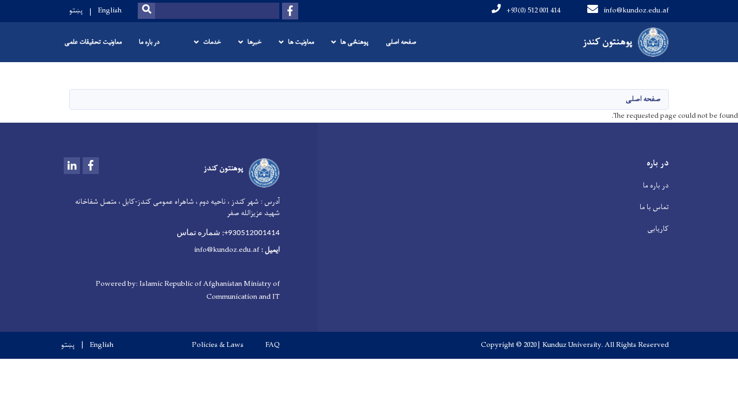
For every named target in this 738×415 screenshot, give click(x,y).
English (110, 10)
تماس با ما (654, 207)
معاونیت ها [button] (301, 42)
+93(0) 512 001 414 (533, 10)
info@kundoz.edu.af (636, 10)
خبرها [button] (254, 42)
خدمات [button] (212, 42)
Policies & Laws (218, 345)
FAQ (272, 345)
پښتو (76, 10)
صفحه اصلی (401, 42)
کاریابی (658, 229)
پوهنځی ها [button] (354, 42)
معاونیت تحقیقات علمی (93, 42)
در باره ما (149, 42)
